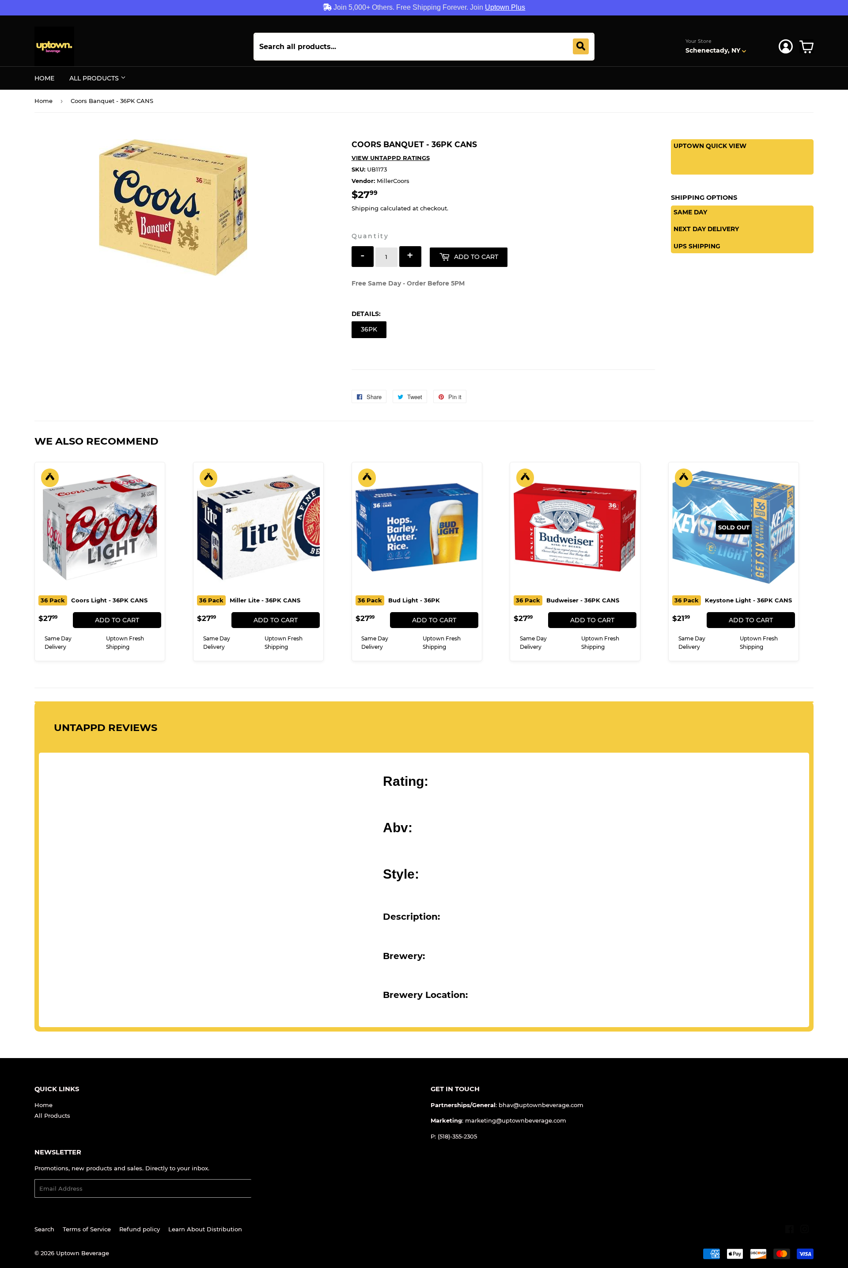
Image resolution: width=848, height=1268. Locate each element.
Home (44, 78)
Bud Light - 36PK (399, 600)
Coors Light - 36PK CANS (94, 600)
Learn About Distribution (205, 1229)
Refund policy (139, 1229)
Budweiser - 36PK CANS (567, 600)
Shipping (365, 208)
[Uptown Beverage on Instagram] (804, 1230)
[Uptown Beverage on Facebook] (789, 1230)
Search (44, 1229)
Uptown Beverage (82, 1253)
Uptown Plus (505, 7)
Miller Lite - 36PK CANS (249, 600)
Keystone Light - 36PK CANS (733, 600)
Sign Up (268, 1188)
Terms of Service (87, 1229)
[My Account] (786, 46)
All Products (95, 78)
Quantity (370, 236)
